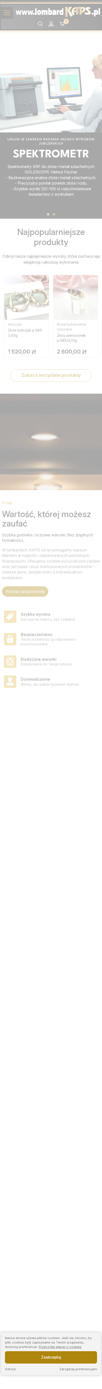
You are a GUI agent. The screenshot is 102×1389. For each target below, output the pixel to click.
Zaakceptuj (51, 1357)
